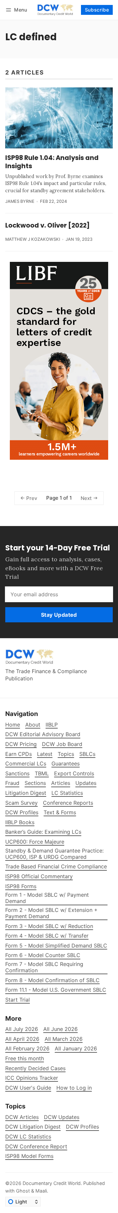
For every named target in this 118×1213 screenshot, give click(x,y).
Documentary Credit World (52, 1183)
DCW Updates (61, 1117)
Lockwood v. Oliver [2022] (47, 225)
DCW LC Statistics (28, 1137)
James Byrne (19, 201)
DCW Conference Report (36, 1146)
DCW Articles (22, 1117)
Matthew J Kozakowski (32, 239)
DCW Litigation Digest (33, 1127)
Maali (41, 1191)
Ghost (23, 1191)
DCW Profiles (82, 1127)
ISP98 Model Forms (29, 1156)
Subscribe (97, 10)
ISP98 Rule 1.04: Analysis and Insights (52, 162)
